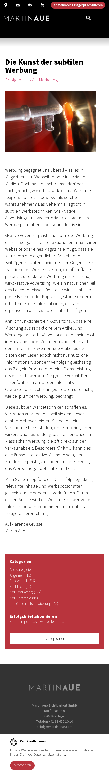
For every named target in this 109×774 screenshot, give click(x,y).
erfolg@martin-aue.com (54, 726)
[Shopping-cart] (42, 5)
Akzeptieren (22, 765)
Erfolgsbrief (16, 80)
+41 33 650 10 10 (61, 721)
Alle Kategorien (21, 570)
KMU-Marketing (43, 80)
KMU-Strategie (24, 598)
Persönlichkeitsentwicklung (34, 604)
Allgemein (20, 575)
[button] (88, 18)
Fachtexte (20, 587)
